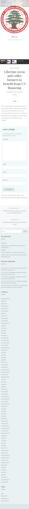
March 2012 (4, 448)
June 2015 (3, 355)
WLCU (14, 36)
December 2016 (5, 323)
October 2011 (4, 460)
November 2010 (5, 479)
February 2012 (4, 450)
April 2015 (3, 360)
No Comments (19, 92)
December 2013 (5, 396)
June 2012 (3, 440)
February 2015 (4, 364)
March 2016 (4, 335)
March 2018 (4, 308)
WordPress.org (4, 500)
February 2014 (4, 391)
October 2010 (4, 482)
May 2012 (3, 443)
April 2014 (3, 386)
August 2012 (4, 435)
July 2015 (3, 352)
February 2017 (4, 318)
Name (5, 164)
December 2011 (5, 455)
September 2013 (5, 403)
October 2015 (4, 345)
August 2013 (4, 406)
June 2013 (3, 411)
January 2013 (4, 423)
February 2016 (4, 337)
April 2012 (3, 445)
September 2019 (5, 298)
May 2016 (3, 330)
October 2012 (4, 430)
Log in (2, 493)
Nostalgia (3, 250)
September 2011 (5, 462)
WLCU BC (21, 61)
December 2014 (5, 369)
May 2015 (3, 357)
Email (5, 172)
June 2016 (3, 328)
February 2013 (4, 421)
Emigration (3, 243)
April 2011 (3, 474)
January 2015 (4, 367)
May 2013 (3, 413)
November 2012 (5, 428)
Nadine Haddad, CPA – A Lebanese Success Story (13, 252)
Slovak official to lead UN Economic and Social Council (14, 222)
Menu (5, 2)
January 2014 (4, 394)
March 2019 (4, 303)
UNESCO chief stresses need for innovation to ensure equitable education (14, 211)
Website (5, 180)
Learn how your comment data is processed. (14, 197)
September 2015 (5, 347)
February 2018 (4, 311)
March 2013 (4, 418)
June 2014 (3, 382)
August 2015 (4, 350)
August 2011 (4, 465)
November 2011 (5, 457)
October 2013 (4, 401)
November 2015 (5, 342)
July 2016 (3, 325)
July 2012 (3, 438)
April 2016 (3, 333)
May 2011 (3, 472)
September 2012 (5, 433)
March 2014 (4, 389)
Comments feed (5, 498)
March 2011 (4, 477)
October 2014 (4, 374)
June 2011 (3, 470)
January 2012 (4, 452)
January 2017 (4, 320)
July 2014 (3, 379)
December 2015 (5, 340)
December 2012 (5, 426)
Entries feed (4, 496)
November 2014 (5, 372)
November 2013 (5, 399)
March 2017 (4, 315)
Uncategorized (10, 92)
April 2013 (3, 416)
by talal (14, 101)
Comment (6, 139)
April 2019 (3, 301)
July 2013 (3, 408)
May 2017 (3, 313)
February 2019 (4, 306)
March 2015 (4, 362)
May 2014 (3, 384)
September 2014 (5, 377)
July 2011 (3, 467)
